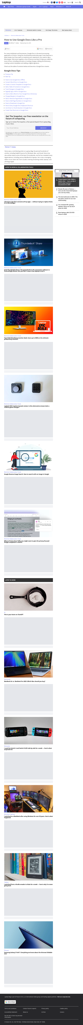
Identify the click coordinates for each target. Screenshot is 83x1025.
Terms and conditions (10, 1008)
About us (25, 1012)
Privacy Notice (9, 133)
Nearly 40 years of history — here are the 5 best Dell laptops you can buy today (67, 190)
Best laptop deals (67, 30)
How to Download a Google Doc (15, 103)
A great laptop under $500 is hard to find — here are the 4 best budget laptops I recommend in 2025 (67, 182)
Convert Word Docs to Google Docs (16, 82)
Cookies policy (64, 1008)
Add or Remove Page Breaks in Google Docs (18, 98)
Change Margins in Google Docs (15, 96)
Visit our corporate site (63, 997)
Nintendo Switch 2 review (34, 30)
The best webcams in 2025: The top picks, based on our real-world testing (68, 198)
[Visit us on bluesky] (57, 2)
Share (8, 48)
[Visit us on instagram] (59, 2)
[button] (78, 2)
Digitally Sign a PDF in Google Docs (16, 91)
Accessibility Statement (11, 1012)
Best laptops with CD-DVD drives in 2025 (66, 213)
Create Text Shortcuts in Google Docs (16, 110)
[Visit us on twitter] (54, 2)
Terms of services (25, 132)
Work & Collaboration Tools (17, 35)
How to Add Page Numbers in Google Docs (18, 101)
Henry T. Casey (15, 43)
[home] (4, 6)
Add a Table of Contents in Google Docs (17, 87)
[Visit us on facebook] (52, 2)
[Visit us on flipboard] (62, 2)
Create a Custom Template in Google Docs (18, 84)
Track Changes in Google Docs (14, 89)
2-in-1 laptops (18, 30)
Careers (62, 1012)
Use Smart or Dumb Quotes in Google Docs (18, 108)
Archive (44, 1012)
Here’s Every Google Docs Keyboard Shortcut (19, 105)
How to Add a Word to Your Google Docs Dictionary (21, 94)
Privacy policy (45, 1008)
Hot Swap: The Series (51, 30)
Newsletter (49, 48)
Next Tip (7, 76)
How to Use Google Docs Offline (15, 80)
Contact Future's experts (29, 1008)
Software (6, 35)
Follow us (41, 48)
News (6, 43)
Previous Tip (9, 74)
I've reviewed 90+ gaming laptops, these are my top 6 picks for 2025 (66, 206)
